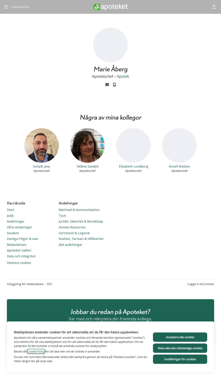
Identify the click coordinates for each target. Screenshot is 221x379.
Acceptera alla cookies (180, 337)
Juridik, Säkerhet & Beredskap (81, 221)
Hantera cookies (19, 263)
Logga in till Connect (201, 284)
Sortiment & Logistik (74, 233)
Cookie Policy (36, 351)
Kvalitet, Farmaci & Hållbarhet (81, 239)
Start (11, 210)
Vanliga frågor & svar (22, 239)
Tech (62, 216)
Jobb (10, 216)
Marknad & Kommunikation (79, 210)
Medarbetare (16, 244)
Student (13, 233)
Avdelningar (16, 221)
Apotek (123, 76)
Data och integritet (21, 256)
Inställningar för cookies (180, 359)
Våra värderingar (19, 227)
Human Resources (72, 227)
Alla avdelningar (70, 244)
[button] (214, 7)
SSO (49, 284)
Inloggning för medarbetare (25, 284)
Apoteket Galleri (19, 250)
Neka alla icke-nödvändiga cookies (180, 348)
